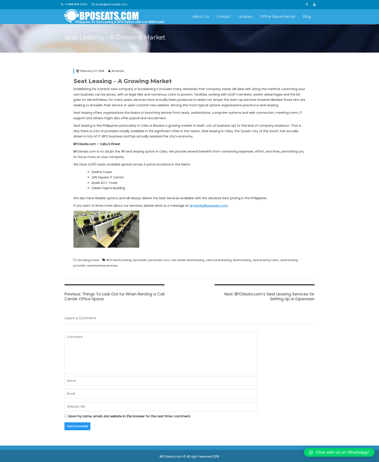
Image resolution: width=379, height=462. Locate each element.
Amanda (117, 71)
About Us (201, 16)
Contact (223, 16)
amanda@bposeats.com (209, 205)
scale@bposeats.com (111, 4)
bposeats (140, 260)
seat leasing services (102, 265)
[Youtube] (314, 4)
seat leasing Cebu (266, 260)
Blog (307, 16)
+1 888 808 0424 (75, 4)
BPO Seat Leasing (119, 260)
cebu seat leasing (218, 260)
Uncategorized (88, 260)
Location (245, 16)
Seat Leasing (242, 260)
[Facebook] (306, 4)
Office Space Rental (277, 16)
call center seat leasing (187, 260)
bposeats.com (158, 260)
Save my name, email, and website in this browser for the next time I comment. (129, 416)
